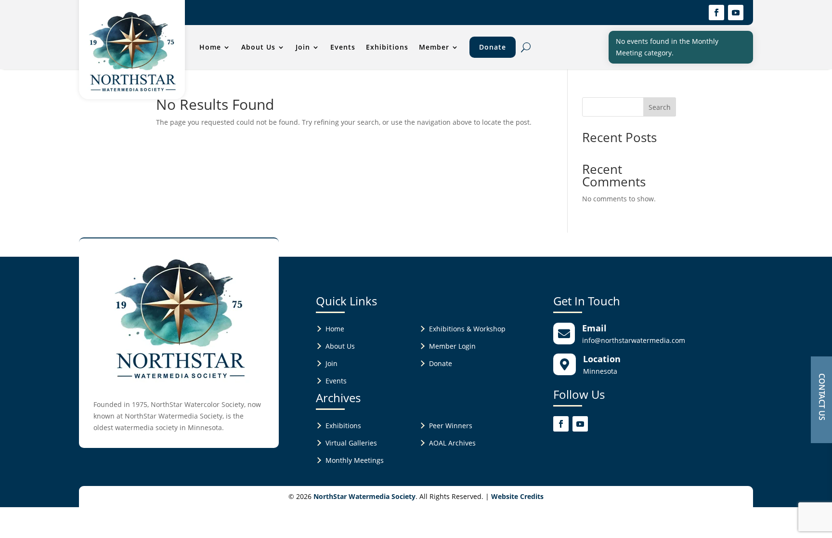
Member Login (452, 346)
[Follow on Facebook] (716, 12)
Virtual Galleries (351, 442)
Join (303, 47)
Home (210, 47)
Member (434, 47)
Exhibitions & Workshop (467, 328)
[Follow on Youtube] (735, 12)
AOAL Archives (452, 442)
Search (660, 107)
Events (342, 47)
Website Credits (517, 496)
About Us (258, 47)
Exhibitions (387, 47)
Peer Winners (450, 425)
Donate (492, 47)
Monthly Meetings (354, 460)
